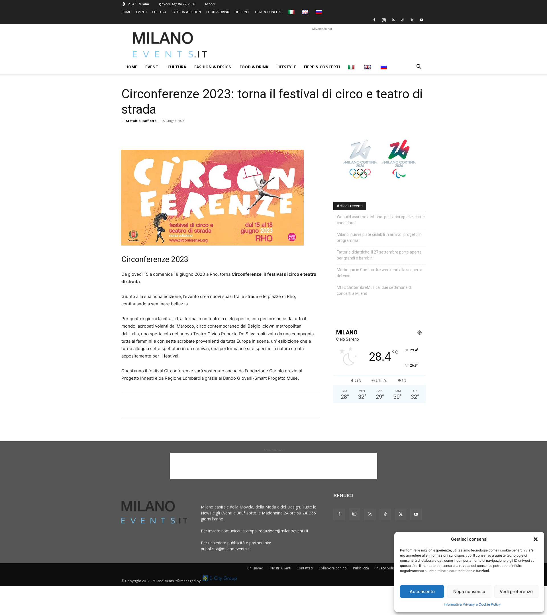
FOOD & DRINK (217, 12)
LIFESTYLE (242, 12)
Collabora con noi (333, 568)
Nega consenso (469, 591)
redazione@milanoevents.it (284, 531)
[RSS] (393, 20)
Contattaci (305, 568)
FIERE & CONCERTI (269, 12)
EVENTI (141, 12)
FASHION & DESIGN (186, 12)
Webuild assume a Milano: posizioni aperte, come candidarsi (381, 219)
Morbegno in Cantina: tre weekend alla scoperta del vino (379, 272)
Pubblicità (361, 568)
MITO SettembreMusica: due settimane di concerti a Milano (374, 290)
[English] (306, 11)
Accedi (210, 4)
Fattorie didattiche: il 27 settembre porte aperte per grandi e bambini (379, 255)
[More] (193, 133)
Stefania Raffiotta (141, 120)
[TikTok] (402, 20)
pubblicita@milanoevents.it (225, 548)
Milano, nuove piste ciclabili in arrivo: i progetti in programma (379, 237)
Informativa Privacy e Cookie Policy (472, 604)
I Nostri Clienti (280, 568)
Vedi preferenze (516, 591)
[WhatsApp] (153, 133)
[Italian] (292, 11)
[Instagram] (383, 20)
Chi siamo (255, 568)
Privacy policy (385, 568)
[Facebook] (374, 20)
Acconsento (422, 591)
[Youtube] (421, 20)
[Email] (179, 133)
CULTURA (159, 12)
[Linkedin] (166, 133)
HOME (126, 12)
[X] (412, 20)
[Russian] (319, 11)
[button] (535, 539)
